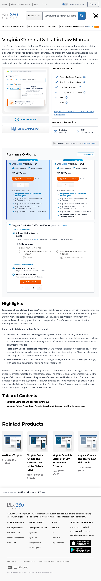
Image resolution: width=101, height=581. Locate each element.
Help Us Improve (58, 543)
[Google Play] (80, 550)
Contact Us (56, 538)
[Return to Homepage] (10, 15)
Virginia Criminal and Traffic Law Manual (28, 401)
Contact (45, 4)
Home (4, 4)
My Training (66, 27)
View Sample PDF (29, 129)
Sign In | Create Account (38, 528)
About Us (55, 528)
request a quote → (90, 143)
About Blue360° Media (20, 4)
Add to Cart (24, 179)
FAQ (36, 4)
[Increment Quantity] (26, 184)
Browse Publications (13, 27)
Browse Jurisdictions (14, 528)
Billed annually (36, 168)
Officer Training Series (15, 538)
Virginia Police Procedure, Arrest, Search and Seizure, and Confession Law (46, 406)
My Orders (33, 538)
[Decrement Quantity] (14, 184)
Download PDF (87, 154)
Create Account (77, 4)
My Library (78, 27)
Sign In (93, 4)
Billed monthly (21, 168)
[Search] (81, 16)
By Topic (52, 27)
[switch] (65, 4)
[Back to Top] (95, 577)
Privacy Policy (12, 561)
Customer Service (28, 561)
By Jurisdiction (36, 27)
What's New (11, 543)
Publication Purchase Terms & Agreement (54, 561)
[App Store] (80, 543)
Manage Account (35, 543)
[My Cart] (96, 15)
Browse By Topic (13, 533)
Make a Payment (35, 548)
